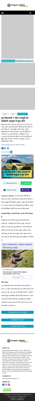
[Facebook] (3, 385)
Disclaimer (20, 398)
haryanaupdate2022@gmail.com (10, 378)
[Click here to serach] (31, 13)
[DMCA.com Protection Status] (6, 389)
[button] (2, 13)
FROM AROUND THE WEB (17, 312)
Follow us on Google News (17, 399)
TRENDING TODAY (17, 320)
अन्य (13, 114)
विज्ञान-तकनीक (23, 114)
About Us (5, 348)
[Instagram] (9, 385)
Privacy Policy (22, 396)
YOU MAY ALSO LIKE (17, 326)
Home (4, 114)
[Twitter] (6, 385)
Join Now (27, 183)
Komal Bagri (6, 144)
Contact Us (6, 376)
